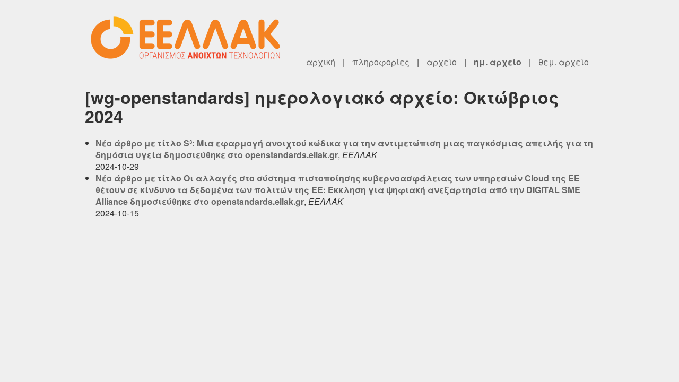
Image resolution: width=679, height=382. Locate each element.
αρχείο (441, 62)
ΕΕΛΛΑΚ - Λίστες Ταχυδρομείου (191, 38)
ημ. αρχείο (497, 62)
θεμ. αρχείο (563, 62)
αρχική (320, 62)
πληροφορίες (381, 62)
